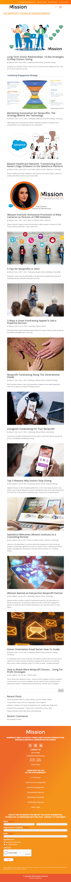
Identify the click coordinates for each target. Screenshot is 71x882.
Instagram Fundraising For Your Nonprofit (31, 428)
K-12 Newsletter (11, 844)
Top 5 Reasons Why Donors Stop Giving (29, 480)
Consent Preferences (35, 878)
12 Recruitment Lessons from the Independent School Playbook (26, 702)
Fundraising (30, 62)
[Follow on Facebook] (30, 745)
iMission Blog (39, 62)
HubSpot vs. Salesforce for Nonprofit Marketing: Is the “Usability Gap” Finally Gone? (32, 705)
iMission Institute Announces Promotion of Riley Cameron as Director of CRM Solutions (34, 216)
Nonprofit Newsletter (13, 842)
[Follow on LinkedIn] (41, 745)
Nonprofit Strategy (50, 62)
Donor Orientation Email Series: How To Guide (33, 649)
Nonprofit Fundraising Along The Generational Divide (33, 376)
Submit (8, 859)
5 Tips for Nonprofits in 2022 (23, 268)
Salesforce (50, 169)
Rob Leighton (13, 484)
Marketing (39, 118)
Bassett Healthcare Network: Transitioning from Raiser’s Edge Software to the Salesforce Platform (35, 165)
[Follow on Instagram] (35, 745)
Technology (58, 118)
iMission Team (13, 62)
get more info (7, 869)
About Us (30, 220)
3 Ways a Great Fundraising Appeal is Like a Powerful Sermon (31, 322)
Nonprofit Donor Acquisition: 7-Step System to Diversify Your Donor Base (29, 708)
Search (61, 690)
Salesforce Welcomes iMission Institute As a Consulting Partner (31, 536)
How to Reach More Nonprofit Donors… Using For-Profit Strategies (35, 671)
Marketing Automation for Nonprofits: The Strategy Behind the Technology (31, 114)
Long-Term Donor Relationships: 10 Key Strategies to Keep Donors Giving (35, 58)
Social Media (57, 272)
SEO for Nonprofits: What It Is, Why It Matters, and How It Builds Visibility (29, 699)
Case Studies (31, 169)
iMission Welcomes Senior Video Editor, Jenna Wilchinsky (24, 711)
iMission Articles (41, 169)
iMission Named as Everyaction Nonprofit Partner (35, 593)
